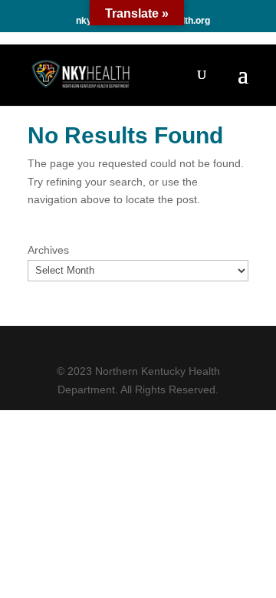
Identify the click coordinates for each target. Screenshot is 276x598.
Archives (48, 250)
